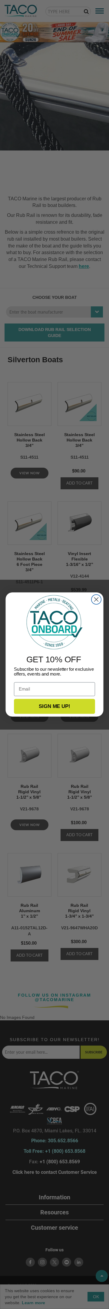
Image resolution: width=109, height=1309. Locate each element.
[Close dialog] (96, 599)
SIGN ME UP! (54, 706)
